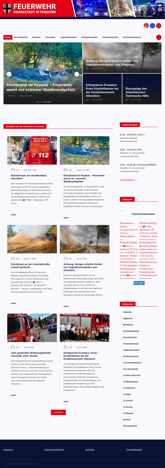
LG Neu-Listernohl (131, 375)
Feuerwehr (50, 37)
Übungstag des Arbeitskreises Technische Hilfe (137, 92)
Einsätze (36, 37)
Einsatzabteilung (131, 331)
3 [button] (43, 102)
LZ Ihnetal (127, 407)
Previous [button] (9, 74)
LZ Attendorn (129, 388)
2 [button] (39, 102)
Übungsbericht (130, 426)
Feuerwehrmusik (110, 37)
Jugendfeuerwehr (68, 37)
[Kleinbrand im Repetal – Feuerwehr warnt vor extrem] (129, 231)
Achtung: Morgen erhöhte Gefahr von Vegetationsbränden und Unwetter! (83, 267)
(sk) (87, 100)
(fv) (127, 100)
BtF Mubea (128, 325)
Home (8, 37)
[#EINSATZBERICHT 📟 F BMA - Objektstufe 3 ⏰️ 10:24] (148, 231)
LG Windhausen (130, 382)
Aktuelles (127, 312)
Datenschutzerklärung (54, 450)
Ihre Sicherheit (20, 37)
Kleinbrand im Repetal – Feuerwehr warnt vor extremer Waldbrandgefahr (84, 178)
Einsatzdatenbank (134, 450)
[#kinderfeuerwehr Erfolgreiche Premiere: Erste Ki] (148, 270)
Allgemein (128, 318)
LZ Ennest (128, 401)
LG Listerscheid (130, 369)
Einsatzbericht (129, 337)
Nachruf (127, 420)
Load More (58, 412)
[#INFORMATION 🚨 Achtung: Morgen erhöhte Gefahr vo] (148, 250)
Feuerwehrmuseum (132, 37)
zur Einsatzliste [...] (128, 180)
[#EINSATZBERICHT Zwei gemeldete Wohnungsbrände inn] (129, 270)
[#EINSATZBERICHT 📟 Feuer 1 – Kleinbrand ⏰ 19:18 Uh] (129, 250)
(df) (13, 96)
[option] (43, 73)
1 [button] (37, 102)
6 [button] (50, 102)
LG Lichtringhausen (132, 363)
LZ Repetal (128, 413)
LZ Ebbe (127, 394)
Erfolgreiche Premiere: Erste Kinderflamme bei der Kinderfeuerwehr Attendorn (80, 356)
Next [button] (76, 74)
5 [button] (48, 102)
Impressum (8, 450)
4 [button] (46, 102)
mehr (14, 215)
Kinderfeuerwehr (89, 37)
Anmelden (89, 450)
